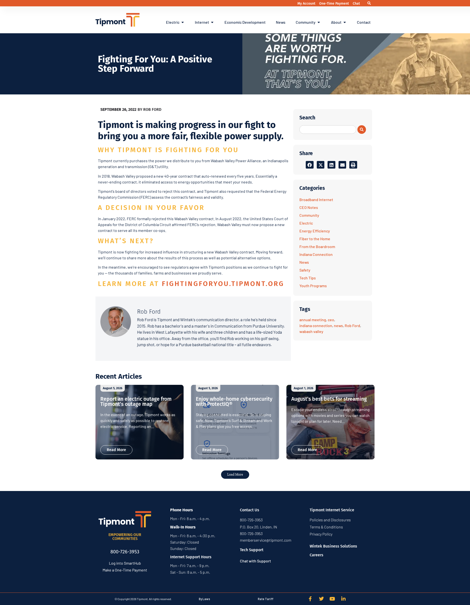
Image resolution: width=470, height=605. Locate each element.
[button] (369, 3)
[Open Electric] (183, 22)
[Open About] (345, 22)
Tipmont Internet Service (332, 510)
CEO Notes (308, 207)
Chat (356, 3)
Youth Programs (313, 285)
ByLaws (204, 599)
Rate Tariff (265, 599)
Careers (316, 555)
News (304, 262)
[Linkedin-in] (343, 599)
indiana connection (315, 325)
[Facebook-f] (310, 599)
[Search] (361, 129)
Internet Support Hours (191, 557)
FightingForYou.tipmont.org (223, 284)
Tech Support (251, 550)
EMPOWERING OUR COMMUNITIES (124, 536)
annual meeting (312, 319)
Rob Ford (352, 325)
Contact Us (249, 510)
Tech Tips (307, 277)
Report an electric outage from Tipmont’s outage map (136, 401)
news (338, 325)
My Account (306, 3)
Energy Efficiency (314, 230)
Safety (304, 270)
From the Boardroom (317, 246)
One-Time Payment (334, 3)
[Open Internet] (212, 22)
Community (309, 215)
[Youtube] (332, 599)
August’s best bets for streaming (329, 399)
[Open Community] (319, 22)
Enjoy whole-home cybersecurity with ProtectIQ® (234, 401)
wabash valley (311, 331)
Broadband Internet (316, 199)
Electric (306, 223)
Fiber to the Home (314, 238)
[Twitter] (321, 599)
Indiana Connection (316, 254)
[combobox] (327, 129)
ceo (331, 319)
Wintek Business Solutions (333, 546)
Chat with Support (255, 561)
